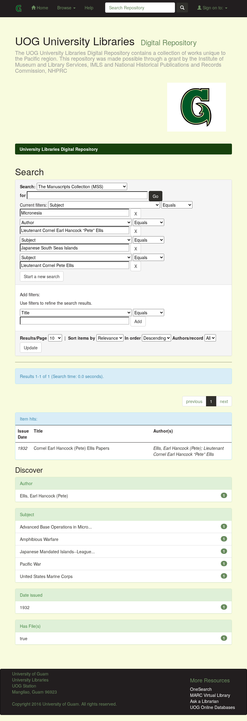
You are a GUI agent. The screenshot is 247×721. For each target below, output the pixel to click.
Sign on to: (213, 8)
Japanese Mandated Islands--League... (57, 551)
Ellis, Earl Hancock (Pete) (177, 448)
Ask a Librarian (204, 701)
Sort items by (81, 338)
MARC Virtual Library (210, 695)
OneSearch (201, 689)
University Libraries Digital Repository (59, 149)
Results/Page (33, 338)
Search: (28, 186)
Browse (65, 8)
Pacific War (30, 564)
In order (133, 338)
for (23, 195)
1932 (25, 607)
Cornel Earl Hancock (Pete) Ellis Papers (71, 448)
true (23, 638)
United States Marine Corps (46, 576)
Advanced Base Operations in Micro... (56, 527)
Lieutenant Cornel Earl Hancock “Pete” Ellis (188, 451)
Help (89, 8)
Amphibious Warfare (39, 539)
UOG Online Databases (212, 707)
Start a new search (42, 276)
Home (42, 8)
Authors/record (187, 338)
